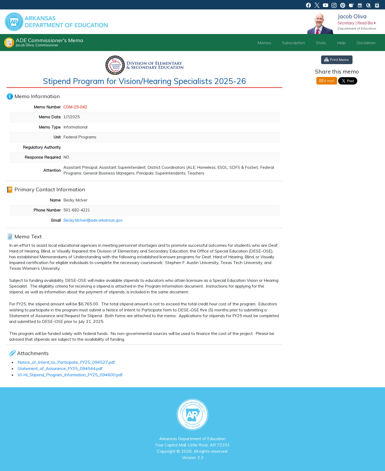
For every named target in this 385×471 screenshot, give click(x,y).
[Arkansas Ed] (317, 4)
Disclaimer (366, 42)
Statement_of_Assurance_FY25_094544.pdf (60, 368)
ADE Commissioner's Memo (49, 42)
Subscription (293, 42)
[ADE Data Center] (351, 4)
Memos (264, 42)
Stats (321, 42)
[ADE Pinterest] (342, 4)
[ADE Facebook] (308, 4)
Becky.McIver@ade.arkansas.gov (93, 220)
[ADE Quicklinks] (368, 4)
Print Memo (339, 59)
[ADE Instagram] (334, 4)
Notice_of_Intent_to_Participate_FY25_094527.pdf (66, 362)
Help (341, 42)
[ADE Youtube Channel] (325, 4)
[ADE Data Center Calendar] (360, 4)
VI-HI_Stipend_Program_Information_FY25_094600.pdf (70, 374)
